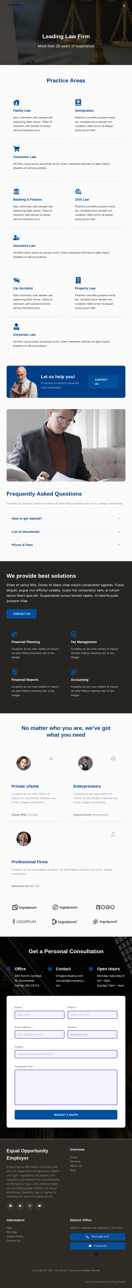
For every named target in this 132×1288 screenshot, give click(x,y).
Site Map (12, 1232)
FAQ (9, 1227)
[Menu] (124, 5)
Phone (72, 1007)
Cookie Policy (15, 1236)
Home (73, 1157)
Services (75, 1161)
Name (19, 1007)
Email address (24, 1027)
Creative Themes (90, 1270)
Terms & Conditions (96, 1281)
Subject (19, 1046)
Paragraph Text (25, 1066)
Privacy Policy (117, 1281)
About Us (75, 1165)
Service (72, 1027)
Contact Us (13, 1240)
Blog (72, 1170)
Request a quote (66, 1114)
